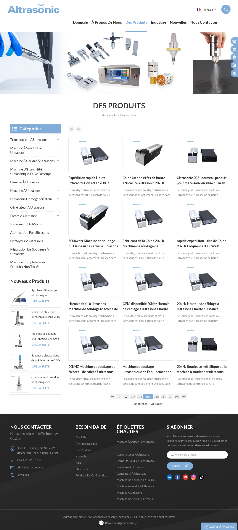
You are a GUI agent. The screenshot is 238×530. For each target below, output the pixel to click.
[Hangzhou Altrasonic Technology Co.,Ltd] (33, 8)
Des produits (136, 22)
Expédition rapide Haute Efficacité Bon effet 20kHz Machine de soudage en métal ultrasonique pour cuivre (90, 181)
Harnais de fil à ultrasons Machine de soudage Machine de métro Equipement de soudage (93, 307)
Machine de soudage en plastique (136, 479)
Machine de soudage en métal (135, 499)
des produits (83, 450)
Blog (78, 462)
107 (132, 396)
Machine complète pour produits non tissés (27, 264)
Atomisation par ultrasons (29, 232)
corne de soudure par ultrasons (136, 460)
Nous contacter (204, 22)
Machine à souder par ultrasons (26, 150)
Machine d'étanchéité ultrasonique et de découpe (31, 171)
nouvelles (178, 22)
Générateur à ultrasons (27, 207)
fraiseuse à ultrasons (130, 467)
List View (78, 129)
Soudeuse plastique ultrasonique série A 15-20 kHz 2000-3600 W (46, 314)
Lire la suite (40, 301)
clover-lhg (23, 474)
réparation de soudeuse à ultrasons (29, 251)
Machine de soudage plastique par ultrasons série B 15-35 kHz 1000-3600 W (45, 336)
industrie (158, 22)
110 (156, 396)
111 (163, 396)
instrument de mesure (26, 224)
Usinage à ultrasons (25, 182)
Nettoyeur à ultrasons (26, 241)
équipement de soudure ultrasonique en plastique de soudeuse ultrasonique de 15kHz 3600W (45, 379)
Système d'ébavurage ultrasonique (44, 293)
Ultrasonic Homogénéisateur (31, 199)
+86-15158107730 (29, 460)
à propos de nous (106, 22)
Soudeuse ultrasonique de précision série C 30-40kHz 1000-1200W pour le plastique (45, 358)
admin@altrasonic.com (30, 467)
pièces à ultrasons (23, 216)
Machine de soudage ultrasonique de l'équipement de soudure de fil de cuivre (147, 369)
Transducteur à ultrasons (28, 139)
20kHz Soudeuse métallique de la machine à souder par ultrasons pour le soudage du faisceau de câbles (202, 369)
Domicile (80, 22)
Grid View (71, 129)
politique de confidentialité (91, 475)
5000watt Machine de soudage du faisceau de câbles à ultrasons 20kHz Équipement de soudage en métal (93, 244)
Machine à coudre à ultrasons (32, 161)
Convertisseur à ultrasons (133, 454)
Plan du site (82, 469)
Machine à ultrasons (25, 190)
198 (176, 396)
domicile (80, 437)
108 (139, 396)
